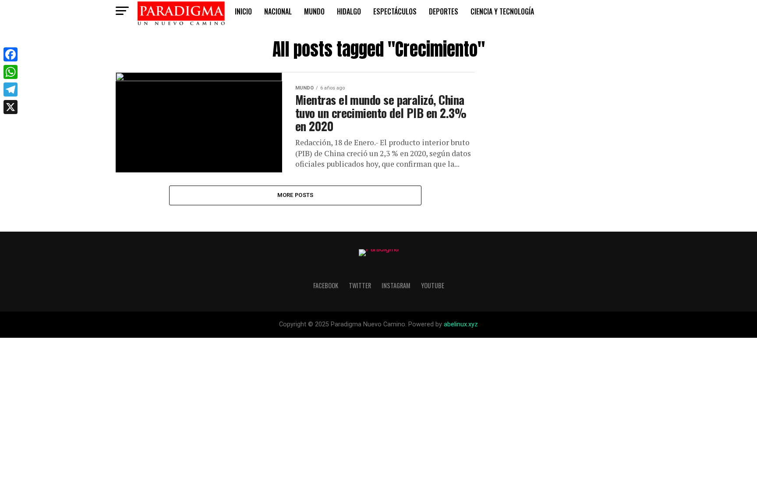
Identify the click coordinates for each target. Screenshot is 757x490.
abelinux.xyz (461, 324)
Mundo (314, 11)
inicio (243, 11)
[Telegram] (10, 89)
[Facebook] (10, 54)
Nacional (278, 11)
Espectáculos (395, 11)
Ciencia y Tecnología (502, 11)
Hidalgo (349, 11)
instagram (396, 285)
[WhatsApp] (10, 72)
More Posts (295, 195)
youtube (432, 285)
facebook (325, 285)
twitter (360, 285)
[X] (10, 107)
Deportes (443, 11)
